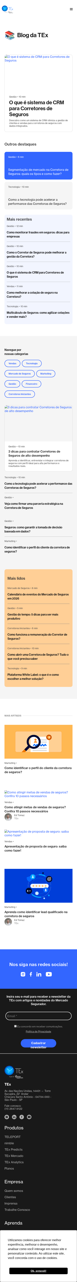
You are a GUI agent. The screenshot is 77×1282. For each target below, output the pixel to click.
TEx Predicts (13, 1149)
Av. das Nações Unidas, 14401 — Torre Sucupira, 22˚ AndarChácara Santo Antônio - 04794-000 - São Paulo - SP (27, 1095)
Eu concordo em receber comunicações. (40, 1026)
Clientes (10, 1197)
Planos (9, 1168)
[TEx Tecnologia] (13, 1072)
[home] (6, 9)
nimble (9, 1143)
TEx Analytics (14, 1162)
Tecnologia (12, 306)
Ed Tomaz (19, 815)
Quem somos (13, 1190)
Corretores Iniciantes (18, 648)
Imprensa (10, 1203)
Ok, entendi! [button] (38, 1270)
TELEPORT (12, 1137)
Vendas (10, 286)
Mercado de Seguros (18, 588)
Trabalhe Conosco (17, 1209)
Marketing (9, 541)
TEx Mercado (13, 1155)
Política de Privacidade (38, 1031)
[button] (71, 9)
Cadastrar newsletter (39, 1044)
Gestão (10, 226)
